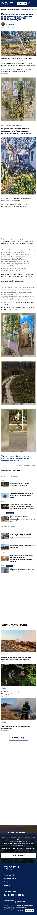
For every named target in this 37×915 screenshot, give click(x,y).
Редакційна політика (10, 878)
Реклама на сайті (9, 875)
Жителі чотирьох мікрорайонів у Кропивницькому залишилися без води (15, 458)
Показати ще (18, 738)
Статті (34, 9)
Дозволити (29, 910)
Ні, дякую (20, 910)
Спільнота (22, 3)
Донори (6, 882)
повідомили (11, 69)
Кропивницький (13, 9)
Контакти (7, 885)
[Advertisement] (18, 602)
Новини (3, 9)
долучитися (19, 856)
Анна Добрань (10, 24)
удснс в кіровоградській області (27, 465)
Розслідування (25, 9)
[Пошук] (28, 3)
